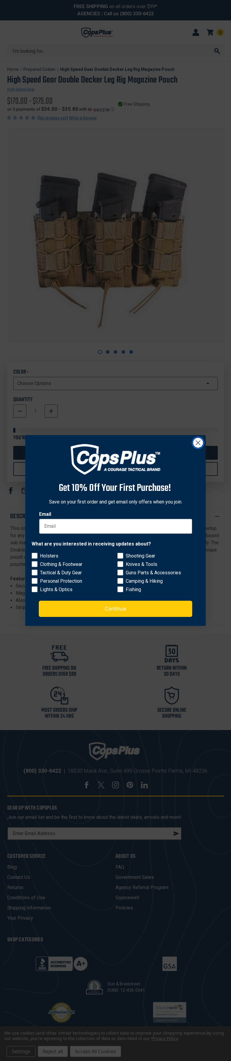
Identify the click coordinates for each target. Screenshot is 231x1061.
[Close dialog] (198, 442)
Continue (115, 609)
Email (45, 514)
